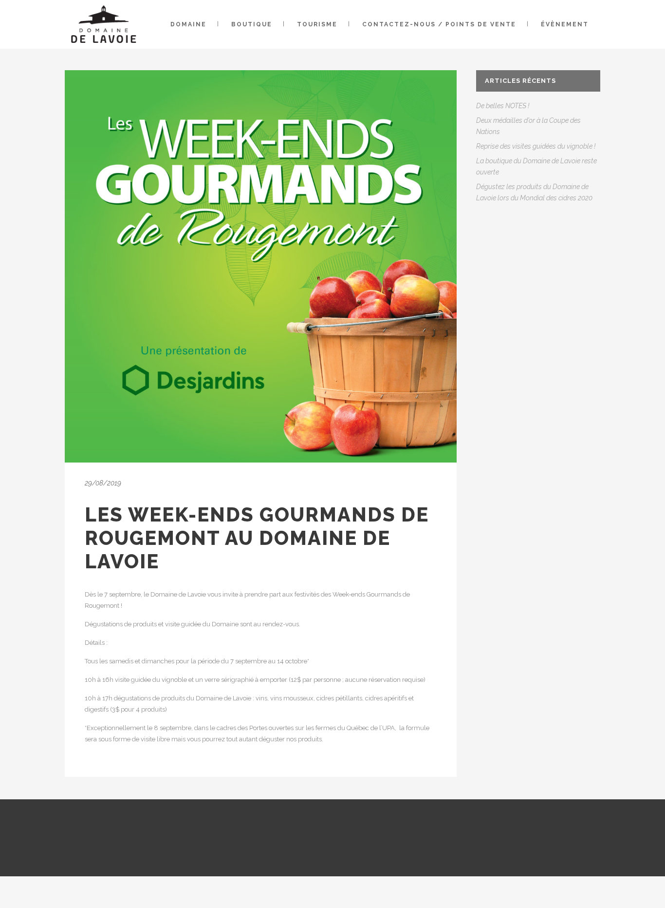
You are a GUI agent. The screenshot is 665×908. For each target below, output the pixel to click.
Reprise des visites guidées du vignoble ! (535, 146)
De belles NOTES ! (502, 106)
